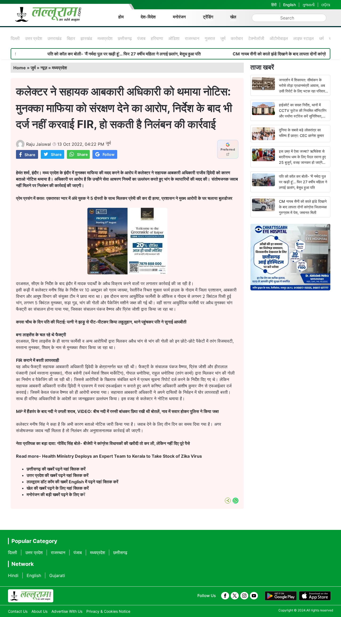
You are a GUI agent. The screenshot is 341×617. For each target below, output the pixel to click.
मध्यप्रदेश (105, 38)
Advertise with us (66, 611)
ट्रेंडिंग (208, 16)
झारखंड (86, 38)
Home (19, 67)
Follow (109, 154)
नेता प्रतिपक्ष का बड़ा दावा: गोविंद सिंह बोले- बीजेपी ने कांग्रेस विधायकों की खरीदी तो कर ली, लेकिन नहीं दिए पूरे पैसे (103, 443)
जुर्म (222, 38)
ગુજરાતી (308, 4)
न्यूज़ (43, 67)
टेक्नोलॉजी (256, 38)
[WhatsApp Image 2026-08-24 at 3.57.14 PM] (127, 272)
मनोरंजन (179, 16)
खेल (233, 16)
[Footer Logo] (30, 596)
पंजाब (141, 38)
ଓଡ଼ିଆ (325, 4)
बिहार (71, 38)
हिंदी (274, 4)
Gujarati (57, 575)
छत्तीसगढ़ (125, 38)
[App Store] (315, 596)
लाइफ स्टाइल (303, 38)
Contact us (17, 611)
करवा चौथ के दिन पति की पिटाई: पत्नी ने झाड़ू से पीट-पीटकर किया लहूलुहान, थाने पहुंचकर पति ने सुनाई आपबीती (101, 321)
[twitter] (235, 596)
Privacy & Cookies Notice (108, 611)
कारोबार (237, 38)
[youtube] (254, 596)
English (289, 4)
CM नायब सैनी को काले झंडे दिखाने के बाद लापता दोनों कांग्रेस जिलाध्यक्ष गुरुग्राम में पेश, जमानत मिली (303, 207)
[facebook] (225, 596)
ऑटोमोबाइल (279, 38)
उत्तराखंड (54, 38)
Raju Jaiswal (38, 144)
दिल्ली (15, 38)
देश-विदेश (148, 16)
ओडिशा (174, 38)
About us (39, 611)
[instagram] (244, 596)
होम (121, 16)
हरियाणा (157, 38)
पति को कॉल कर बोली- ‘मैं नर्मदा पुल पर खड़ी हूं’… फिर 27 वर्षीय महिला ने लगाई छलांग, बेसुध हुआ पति (108, 53)
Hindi (13, 575)
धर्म (321, 38)
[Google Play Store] (281, 596)
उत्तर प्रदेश (33, 38)
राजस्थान (192, 38)
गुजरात (210, 38)
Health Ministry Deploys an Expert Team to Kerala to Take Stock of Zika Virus (122, 456)
